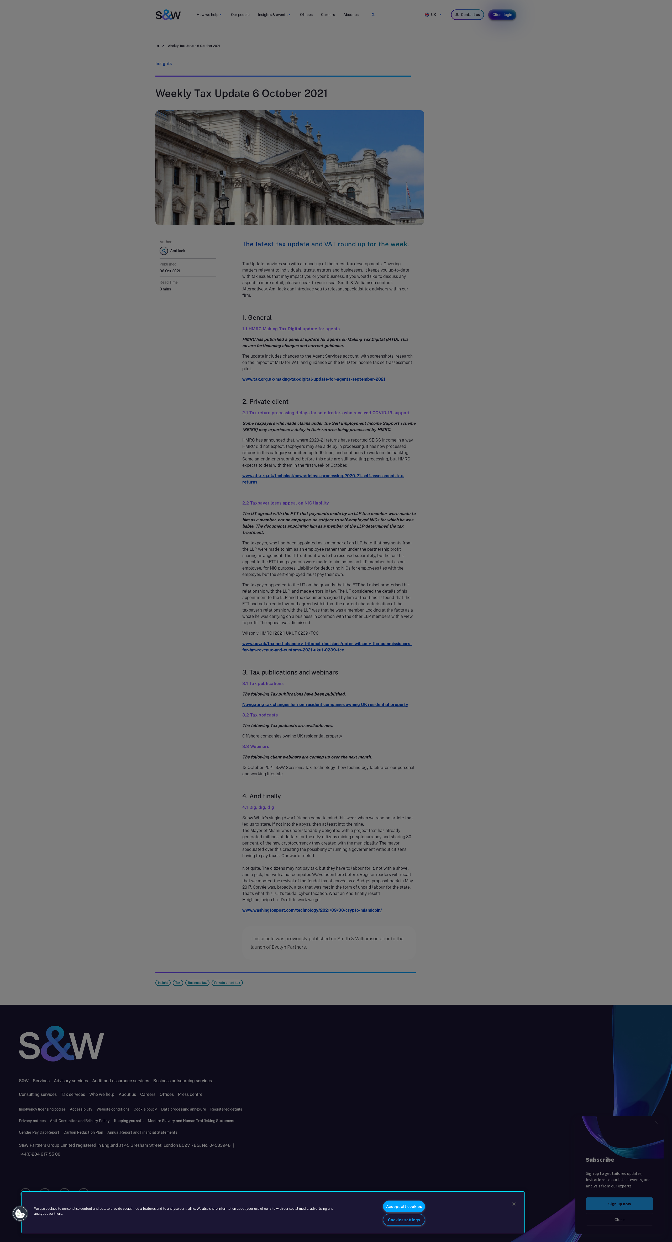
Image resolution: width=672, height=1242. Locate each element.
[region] (273, 1212)
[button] (20, 1213)
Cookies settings (404, 1220)
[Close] (514, 1204)
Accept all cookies (404, 1206)
